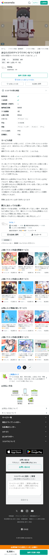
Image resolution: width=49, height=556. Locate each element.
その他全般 (21, 123)
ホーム (3, 49)
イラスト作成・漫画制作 (15, 49)
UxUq (11, 222)
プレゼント (35, 127)
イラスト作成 (30, 49)
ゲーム (42, 127)
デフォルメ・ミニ (23, 119)
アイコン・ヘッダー (23, 127)
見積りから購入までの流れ (25, 79)
